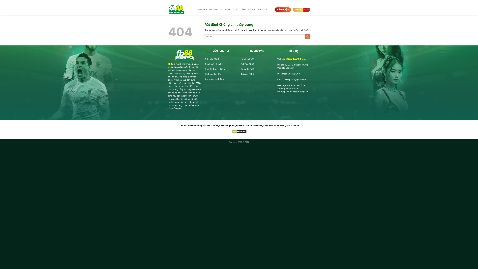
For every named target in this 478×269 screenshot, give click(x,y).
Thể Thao (213, 10)
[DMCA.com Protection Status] (239, 131)
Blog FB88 (262, 10)
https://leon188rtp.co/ (296, 59)
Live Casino (225, 10)
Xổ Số (242, 10)
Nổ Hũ (235, 10)
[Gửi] (307, 36)
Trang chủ (202, 10)
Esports (251, 10)
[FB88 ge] (180, 9)
